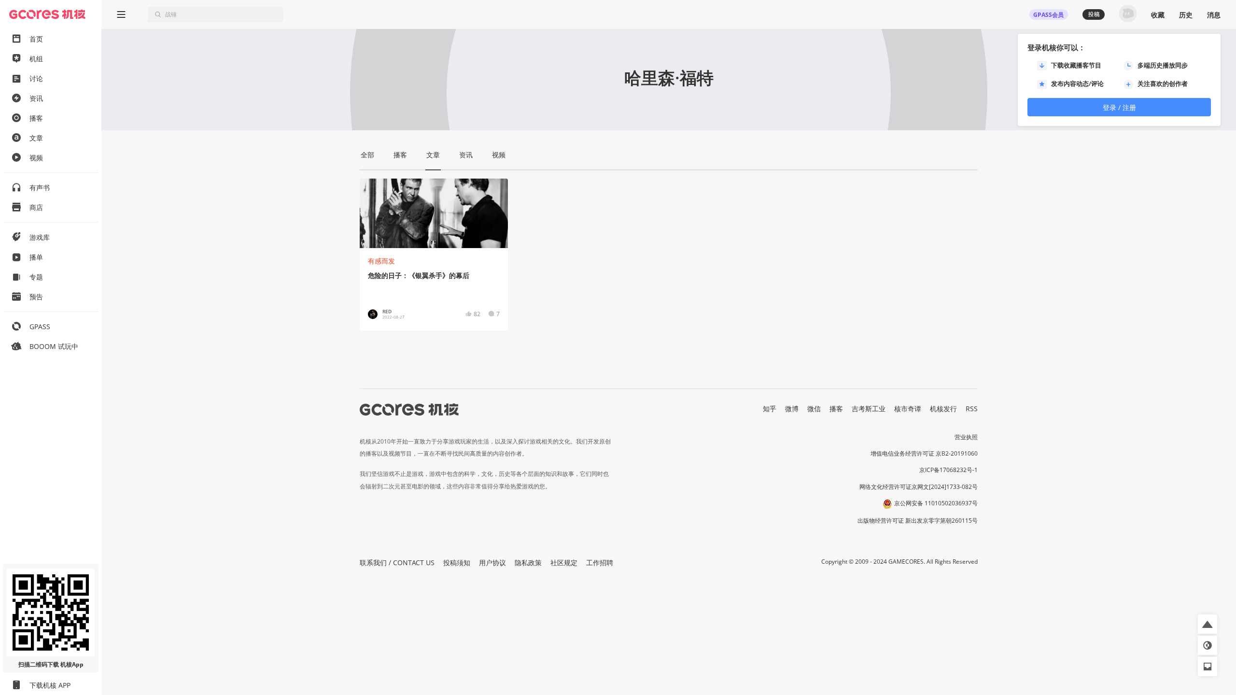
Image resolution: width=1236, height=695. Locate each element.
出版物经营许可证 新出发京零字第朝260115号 (917, 520)
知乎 (769, 408)
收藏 (1158, 14)
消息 (1214, 14)
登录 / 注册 (1119, 107)
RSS (972, 408)
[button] (1207, 624)
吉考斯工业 (868, 408)
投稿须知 (456, 562)
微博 (792, 408)
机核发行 (943, 408)
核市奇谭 (907, 408)
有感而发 (381, 260)
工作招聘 (599, 562)
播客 (836, 408)
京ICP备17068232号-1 (948, 470)
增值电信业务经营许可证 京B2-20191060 (924, 453)
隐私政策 (528, 562)
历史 (1186, 14)
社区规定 (563, 562)
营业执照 (966, 437)
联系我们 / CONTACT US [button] (397, 562)
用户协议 (492, 562)
